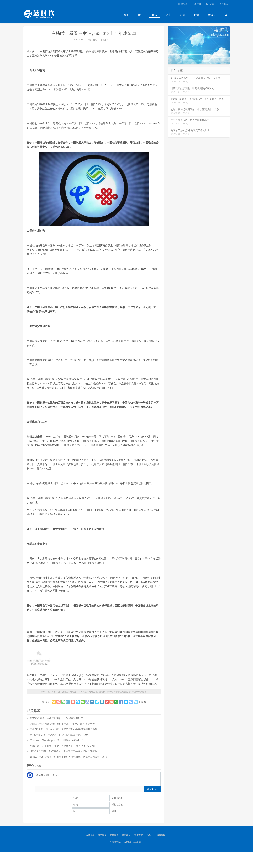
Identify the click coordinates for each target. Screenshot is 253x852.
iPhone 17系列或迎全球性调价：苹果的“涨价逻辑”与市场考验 (62, 724)
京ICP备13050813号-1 (134, 842)
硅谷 (182, 14)
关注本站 (223, 4)
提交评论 (151, 788)
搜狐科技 (161, 835)
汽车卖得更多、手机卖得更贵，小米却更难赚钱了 (56, 718)
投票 (196, 14)
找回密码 (210, 4)
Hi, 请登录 (182, 4)
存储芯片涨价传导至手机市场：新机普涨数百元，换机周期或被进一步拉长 (69, 757)
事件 (140, 14)
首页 (126, 14)
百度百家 (138, 835)
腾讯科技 (126, 835)
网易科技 (102, 835)
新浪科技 (114, 835)
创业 (168, 14)
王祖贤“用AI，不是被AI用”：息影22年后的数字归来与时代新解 (63, 729)
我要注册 (197, 4)
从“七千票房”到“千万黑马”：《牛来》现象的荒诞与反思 (59, 735)
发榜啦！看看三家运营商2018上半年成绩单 (93, 33)
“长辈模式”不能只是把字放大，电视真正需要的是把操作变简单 (63, 751)
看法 (154, 14)
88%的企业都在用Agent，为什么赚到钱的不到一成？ (58, 740)
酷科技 (150, 835)
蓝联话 (212, 14)
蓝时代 (39, 14)
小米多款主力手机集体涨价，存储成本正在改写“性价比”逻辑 (62, 746)
